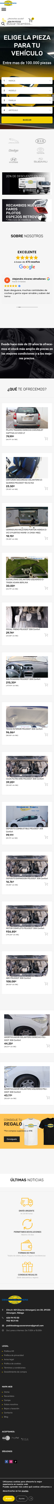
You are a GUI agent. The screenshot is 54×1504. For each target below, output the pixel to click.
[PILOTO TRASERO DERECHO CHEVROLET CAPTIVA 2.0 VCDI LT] (27, 417)
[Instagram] (11, 1461)
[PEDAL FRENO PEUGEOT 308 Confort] (27, 617)
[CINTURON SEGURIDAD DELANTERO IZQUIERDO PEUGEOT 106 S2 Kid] (27, 467)
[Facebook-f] (6, 1461)
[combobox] (27, 80)
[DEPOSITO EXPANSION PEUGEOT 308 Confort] (27, 866)
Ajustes (22, 1498)
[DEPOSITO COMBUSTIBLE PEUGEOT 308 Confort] (27, 816)
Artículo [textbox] (13, 110)
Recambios (9, 1396)
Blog (6, 1417)
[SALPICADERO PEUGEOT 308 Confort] (27, 667)
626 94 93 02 (14, 21)
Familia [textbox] (12, 100)
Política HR (9, 1351)
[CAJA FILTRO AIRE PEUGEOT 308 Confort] (27, 766)
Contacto (8, 1412)
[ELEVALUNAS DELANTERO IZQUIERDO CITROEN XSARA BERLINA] (27, 567)
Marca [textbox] (12, 81)
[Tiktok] (15, 1461)
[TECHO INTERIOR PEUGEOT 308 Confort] (27, 716)
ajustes (25, 1491)
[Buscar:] (23, 24)
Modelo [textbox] (12, 91)
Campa (7, 1400)
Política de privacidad (14, 1355)
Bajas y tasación (11, 1408)
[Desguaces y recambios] (14, 3)
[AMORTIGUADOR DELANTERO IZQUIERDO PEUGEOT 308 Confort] (27, 1077)
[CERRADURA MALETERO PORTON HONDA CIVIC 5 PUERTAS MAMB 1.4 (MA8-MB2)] (27, 517)
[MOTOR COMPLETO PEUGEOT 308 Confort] (27, 916)
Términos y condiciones (14, 1368)
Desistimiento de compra (15, 1372)
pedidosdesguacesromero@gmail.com (25, 1325)
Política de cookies (12, 1364)
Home (7, 1392)
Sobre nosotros (11, 1404)
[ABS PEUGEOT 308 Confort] (27, 965)
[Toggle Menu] (3, 10)
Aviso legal (9, 1359)
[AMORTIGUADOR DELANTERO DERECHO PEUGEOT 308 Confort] (27, 1025)
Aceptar (9, 1498)
